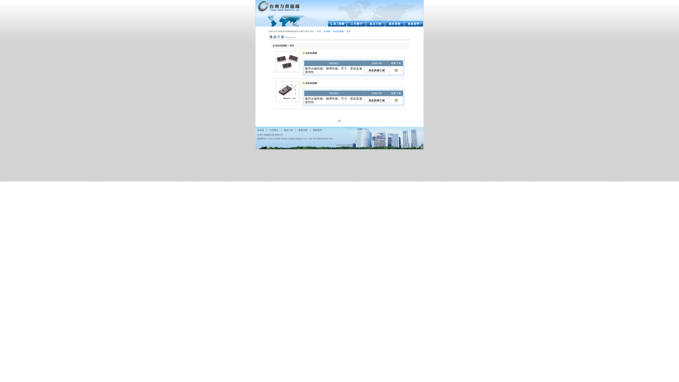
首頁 (319, 31)
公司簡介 (274, 130)
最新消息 (303, 130)
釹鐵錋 (327, 31)
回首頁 (260, 130)
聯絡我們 (317, 130)
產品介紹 (288, 130)
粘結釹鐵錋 (338, 31)
